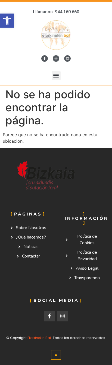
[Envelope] (67, 58)
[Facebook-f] (44, 58)
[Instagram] (56, 58)
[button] (56, 75)
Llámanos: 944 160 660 (56, 11)
